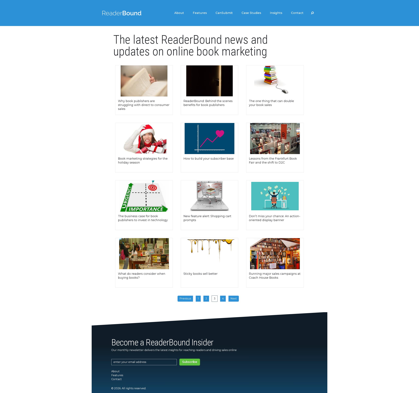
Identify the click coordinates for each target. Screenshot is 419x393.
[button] (312, 13)
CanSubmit (224, 13)
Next (233, 298)
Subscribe (189, 362)
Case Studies (251, 13)
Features (200, 13)
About (179, 13)
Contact (297, 13)
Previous (185, 298)
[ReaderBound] (121, 13)
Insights (276, 13)
